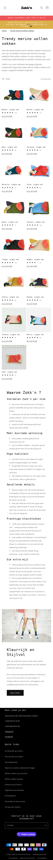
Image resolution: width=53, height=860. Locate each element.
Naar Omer (15, 693)
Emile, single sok (10, 222)
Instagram (9, 731)
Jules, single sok (35, 184)
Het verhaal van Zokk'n (14, 756)
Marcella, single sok (11, 184)
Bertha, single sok (35, 110)
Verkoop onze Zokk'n (13, 784)
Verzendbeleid (41, 858)
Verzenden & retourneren (15, 801)
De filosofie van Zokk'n (14, 751)
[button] (5, 8)
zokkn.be (14, 854)
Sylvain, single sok (35, 222)
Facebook (9, 736)
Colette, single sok (11, 334)
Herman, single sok (35, 297)
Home (4, 30)
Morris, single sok (35, 334)
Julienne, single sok (36, 147)
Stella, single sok (10, 297)
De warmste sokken (13, 807)
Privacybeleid (10, 796)
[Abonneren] (45, 825)
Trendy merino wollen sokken (22, 30)
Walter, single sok (10, 110)
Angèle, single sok (35, 259)
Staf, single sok (9, 372)
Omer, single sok (9, 147)
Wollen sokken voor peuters (16, 773)
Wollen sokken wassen (14, 779)
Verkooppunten (11, 762)
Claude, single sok (10, 259)
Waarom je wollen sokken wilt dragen (20, 768)
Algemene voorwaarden (14, 790)
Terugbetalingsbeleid (39, 854)
